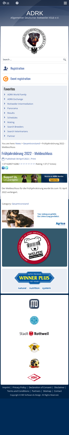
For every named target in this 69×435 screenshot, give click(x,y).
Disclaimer (59, 387)
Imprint (6, 387)
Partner (11, 135)
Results (11, 112)
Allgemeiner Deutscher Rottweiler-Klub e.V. (35, 17)
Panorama (12, 108)
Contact (58, 391)
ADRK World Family (16, 94)
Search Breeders (15, 126)
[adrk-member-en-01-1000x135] (35, 182)
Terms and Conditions (18, 391)
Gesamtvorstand (31, 143)
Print (33, 158)
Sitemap (47, 391)
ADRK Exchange (15, 99)
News (18, 143)
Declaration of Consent (40, 387)
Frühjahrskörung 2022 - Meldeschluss (27, 153)
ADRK (34, 13)
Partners (36, 391)
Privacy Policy (19, 387)
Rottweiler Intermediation (20, 103)
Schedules (12, 117)
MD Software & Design (31, 395)
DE (8, 2)
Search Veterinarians (17, 131)
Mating (10, 122)
